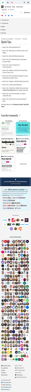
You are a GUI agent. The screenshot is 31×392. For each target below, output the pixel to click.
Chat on (8, 208)
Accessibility (4, 368)
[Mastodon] (5, 15)
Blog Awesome (5, 389)
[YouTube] (2, 15)
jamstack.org (6, 195)
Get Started (8, 7)
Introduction (5, 20)
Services (3, 33)
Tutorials (25, 39)
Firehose (3, 372)
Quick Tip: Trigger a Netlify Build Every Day (15, 81)
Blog (13, 7)
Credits (3, 370)
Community (19, 7)
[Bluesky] (9, 15)
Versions (12, 9)
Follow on (18, 198)
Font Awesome (7, 382)
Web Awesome (7, 384)
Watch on (9, 205)
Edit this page (6, 365)
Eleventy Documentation (7, 39)
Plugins (3, 29)
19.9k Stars (20, 375)
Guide (3, 26)
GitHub (28, 12)
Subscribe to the (11, 203)
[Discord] (12, 15)
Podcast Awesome (6, 387)
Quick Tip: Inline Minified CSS (11, 47)
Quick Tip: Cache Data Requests (12, 84)
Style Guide (4, 375)
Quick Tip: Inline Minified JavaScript (13, 56)
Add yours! (23, 164)
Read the (7, 198)
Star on (22, 205)
